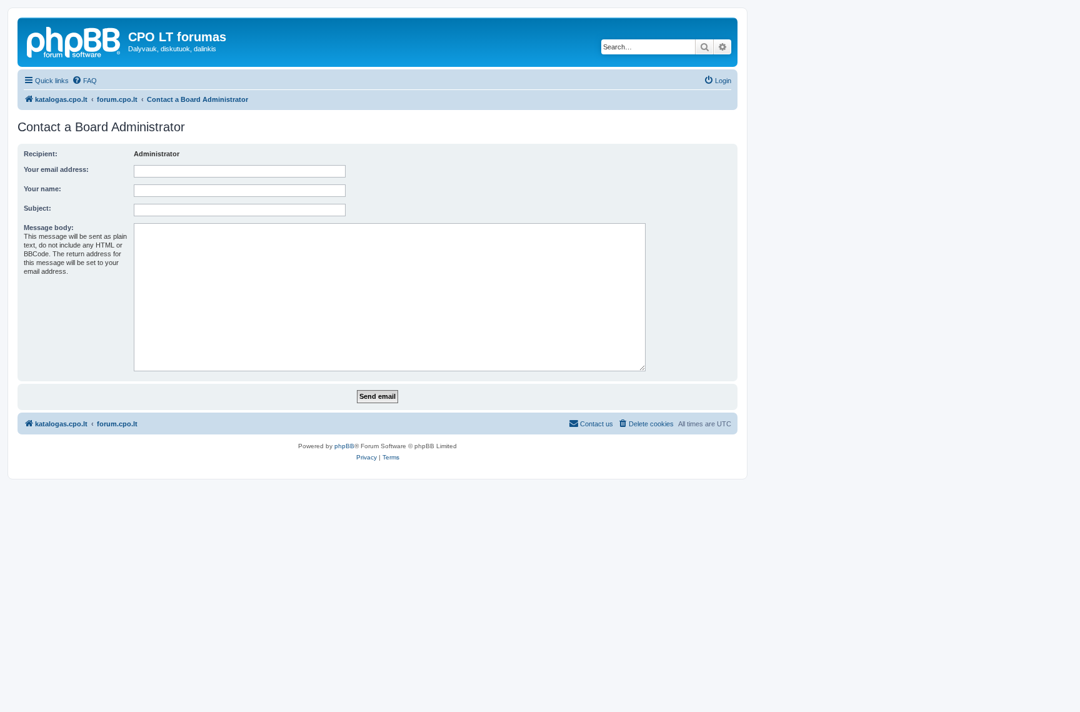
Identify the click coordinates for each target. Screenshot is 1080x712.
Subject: (37, 208)
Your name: (42, 189)
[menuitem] (84, 80)
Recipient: (41, 154)
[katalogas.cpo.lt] (74, 41)
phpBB (344, 446)
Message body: (49, 227)
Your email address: (56, 169)
